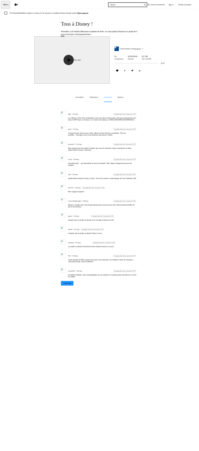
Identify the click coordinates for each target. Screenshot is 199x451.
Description (80, 97)
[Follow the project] (117, 71)
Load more (67, 283)
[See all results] (145, 5)
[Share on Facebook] (125, 71)
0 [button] (123, 114)
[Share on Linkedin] (140, 71)
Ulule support (82, 13)
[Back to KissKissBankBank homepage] (14, 4)
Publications (93, 97)
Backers (121, 97)
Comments (108, 97)
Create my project (184, 5)
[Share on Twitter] (132, 71)
